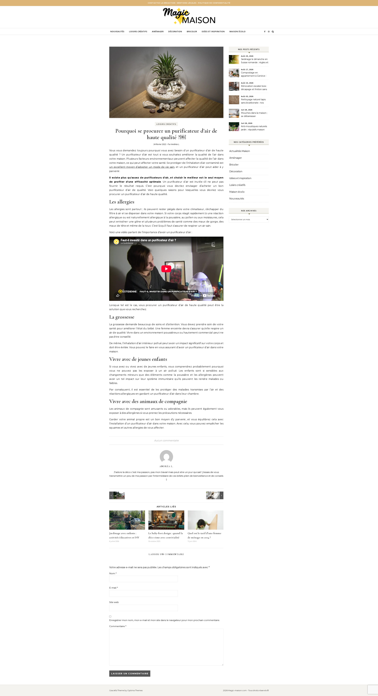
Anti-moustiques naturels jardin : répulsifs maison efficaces (254, 128)
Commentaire (117, 626)
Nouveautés (117, 31)
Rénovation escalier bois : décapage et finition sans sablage (254, 88)
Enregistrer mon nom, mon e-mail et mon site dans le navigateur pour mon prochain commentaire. (164, 620)
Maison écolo (237, 31)
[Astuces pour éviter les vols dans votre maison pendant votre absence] (216, 495)
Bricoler (192, 31)
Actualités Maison (239, 151)
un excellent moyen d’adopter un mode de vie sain (141, 167)
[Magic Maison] (189, 16)
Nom (113, 573)
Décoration (175, 31)
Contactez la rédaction (161, 3)
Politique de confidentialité (214, 3)
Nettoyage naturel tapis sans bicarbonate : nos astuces (253, 101)
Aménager (158, 31)
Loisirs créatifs (138, 31)
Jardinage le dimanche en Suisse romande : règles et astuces (254, 61)
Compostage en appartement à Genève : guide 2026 (253, 74)
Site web (114, 602)
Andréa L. (175, 144)
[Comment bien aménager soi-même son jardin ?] (116, 495)
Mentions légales (187, 3)
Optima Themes (134, 690)
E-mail (113, 587)
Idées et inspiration (213, 31)
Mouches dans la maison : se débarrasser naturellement (254, 115)
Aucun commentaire (166, 440)
